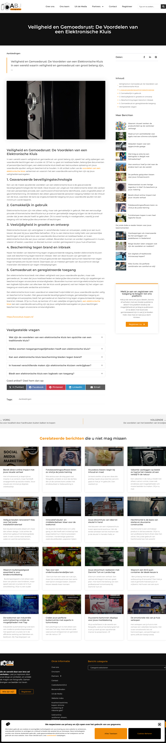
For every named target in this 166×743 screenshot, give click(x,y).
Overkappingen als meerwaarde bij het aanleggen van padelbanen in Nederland (142, 235)
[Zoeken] (163, 6)
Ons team (64, 6)
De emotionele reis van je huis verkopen (145, 618)
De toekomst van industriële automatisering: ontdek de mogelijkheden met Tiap (17, 620)
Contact (113, 6)
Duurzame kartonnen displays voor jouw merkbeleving (103, 618)
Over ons (50, 6)
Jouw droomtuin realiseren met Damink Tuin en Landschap (103, 571)
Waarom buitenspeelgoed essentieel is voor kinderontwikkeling (16, 572)
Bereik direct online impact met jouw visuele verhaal (18, 471)
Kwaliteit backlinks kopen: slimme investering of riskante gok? (59, 706)
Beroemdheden (58, 689)
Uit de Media (81, 6)
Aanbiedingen (13, 53)
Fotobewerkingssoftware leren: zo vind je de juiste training (61, 471)
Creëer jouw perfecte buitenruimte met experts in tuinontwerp (59, 620)
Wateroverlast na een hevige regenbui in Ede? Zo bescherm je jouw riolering (142, 187)
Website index (57, 698)
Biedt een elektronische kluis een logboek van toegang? (56, 373)
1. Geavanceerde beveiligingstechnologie (136, 90)
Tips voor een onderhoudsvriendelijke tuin (59, 571)
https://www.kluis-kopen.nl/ (20, 317)
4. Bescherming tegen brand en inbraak (136, 100)
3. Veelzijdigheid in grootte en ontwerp (135, 97)
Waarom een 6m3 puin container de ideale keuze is (144, 571)
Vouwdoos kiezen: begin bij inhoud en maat (101, 471)
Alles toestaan (111, 733)
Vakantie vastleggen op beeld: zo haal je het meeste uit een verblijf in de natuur (145, 472)
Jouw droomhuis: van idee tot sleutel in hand (102, 521)
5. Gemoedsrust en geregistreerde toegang (137, 103)
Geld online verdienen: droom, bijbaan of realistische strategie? (59, 720)
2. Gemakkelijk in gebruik (130, 93)
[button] (159, 724)
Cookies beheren (144, 733)
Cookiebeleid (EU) (59, 685)
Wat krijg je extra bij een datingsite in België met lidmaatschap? (138, 156)
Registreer (127, 6)
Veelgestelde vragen (128, 107)
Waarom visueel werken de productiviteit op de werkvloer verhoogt (141, 126)
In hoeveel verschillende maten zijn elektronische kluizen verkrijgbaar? (56, 365)
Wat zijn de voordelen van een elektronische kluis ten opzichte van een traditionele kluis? (56, 339)
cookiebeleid (51, 735)
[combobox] (149, 6)
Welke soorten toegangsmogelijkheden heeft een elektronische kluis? (56, 349)
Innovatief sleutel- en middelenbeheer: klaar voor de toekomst (61, 522)
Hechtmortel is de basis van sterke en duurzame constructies (144, 522)
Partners (96, 6)
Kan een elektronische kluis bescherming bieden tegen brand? (56, 357)
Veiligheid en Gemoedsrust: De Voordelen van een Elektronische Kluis (138, 85)
